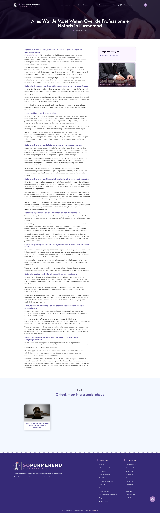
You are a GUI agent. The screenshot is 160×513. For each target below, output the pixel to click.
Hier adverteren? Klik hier (110, 55)
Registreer (102, 5)
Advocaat (129, 491)
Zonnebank (129, 474)
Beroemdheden (104, 491)
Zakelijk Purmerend (105, 478)
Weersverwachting (105, 468)
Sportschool (130, 468)
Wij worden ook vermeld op (108, 494)
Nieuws (101, 464)
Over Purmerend (104, 474)
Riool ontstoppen (131, 478)
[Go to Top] (152, 499)
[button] (145, 5)
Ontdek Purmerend (84, 5)
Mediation (129, 498)
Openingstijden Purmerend (122, 5)
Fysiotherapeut (131, 464)
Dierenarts (129, 481)
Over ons (102, 484)
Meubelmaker (130, 488)
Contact (101, 488)
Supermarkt (130, 471)
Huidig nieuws (65, 5)
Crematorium (130, 494)
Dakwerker (129, 484)
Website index (103, 501)
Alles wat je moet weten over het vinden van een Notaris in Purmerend (37, 425)
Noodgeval (102, 471)
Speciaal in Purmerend (106, 481)
